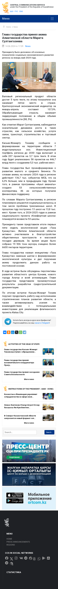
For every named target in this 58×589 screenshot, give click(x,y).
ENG (21, 11)
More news (29, 379)
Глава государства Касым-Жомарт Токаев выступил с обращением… (20, 350)
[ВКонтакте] (4, 332)
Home (9, 539)
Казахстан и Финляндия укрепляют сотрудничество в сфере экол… (20, 395)
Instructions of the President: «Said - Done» (31, 389)
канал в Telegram (42, 323)
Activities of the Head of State (24, 344)
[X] (16, 332)
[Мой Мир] (12, 332)
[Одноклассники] (8, 332)
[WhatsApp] (20, 332)
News (28, 46)
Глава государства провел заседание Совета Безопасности (22, 373)
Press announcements (18, 542)
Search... (49, 432)
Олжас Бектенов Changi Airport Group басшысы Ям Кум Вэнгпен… (22, 406)
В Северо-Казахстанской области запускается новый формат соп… (20, 417)
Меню (6, 18)
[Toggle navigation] (52, 18)
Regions (10, 545)
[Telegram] (24, 332)
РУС (16, 11)
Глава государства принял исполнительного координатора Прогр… (19, 362)
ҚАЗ (11, 11)
